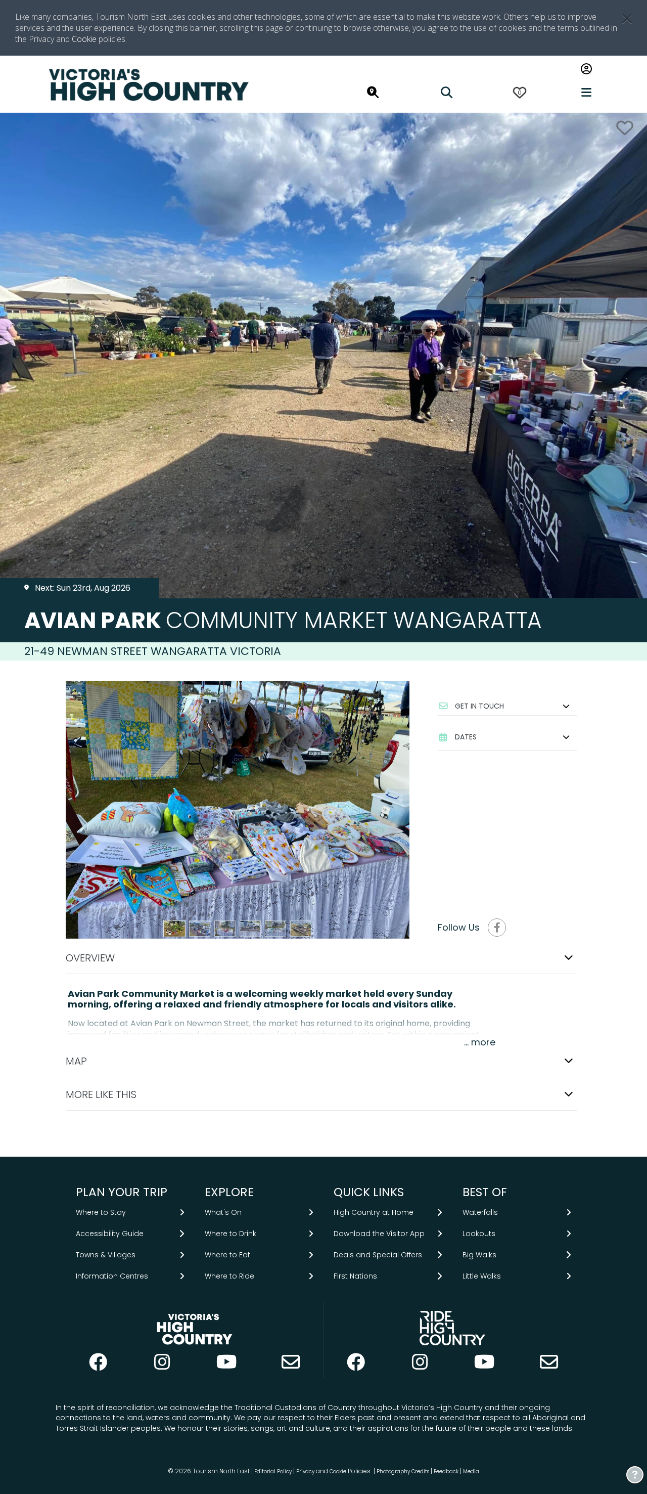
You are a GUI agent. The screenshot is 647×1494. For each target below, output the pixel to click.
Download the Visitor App (379, 1233)
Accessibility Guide (110, 1233)
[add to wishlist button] (625, 128)
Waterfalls (480, 1212)
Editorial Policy (273, 1471)
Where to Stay (101, 1212)
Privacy (305, 1471)
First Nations (355, 1276)
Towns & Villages (105, 1255)
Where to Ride (229, 1276)
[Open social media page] (497, 927)
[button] (507, 706)
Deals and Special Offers (378, 1255)
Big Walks (479, 1255)
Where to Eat (227, 1255)
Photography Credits (403, 1471)
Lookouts (479, 1233)
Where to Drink (230, 1233)
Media (471, 1471)
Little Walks (482, 1276)
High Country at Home (373, 1212)
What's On (223, 1212)
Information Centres (112, 1276)
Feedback (447, 1471)
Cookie (84, 39)
